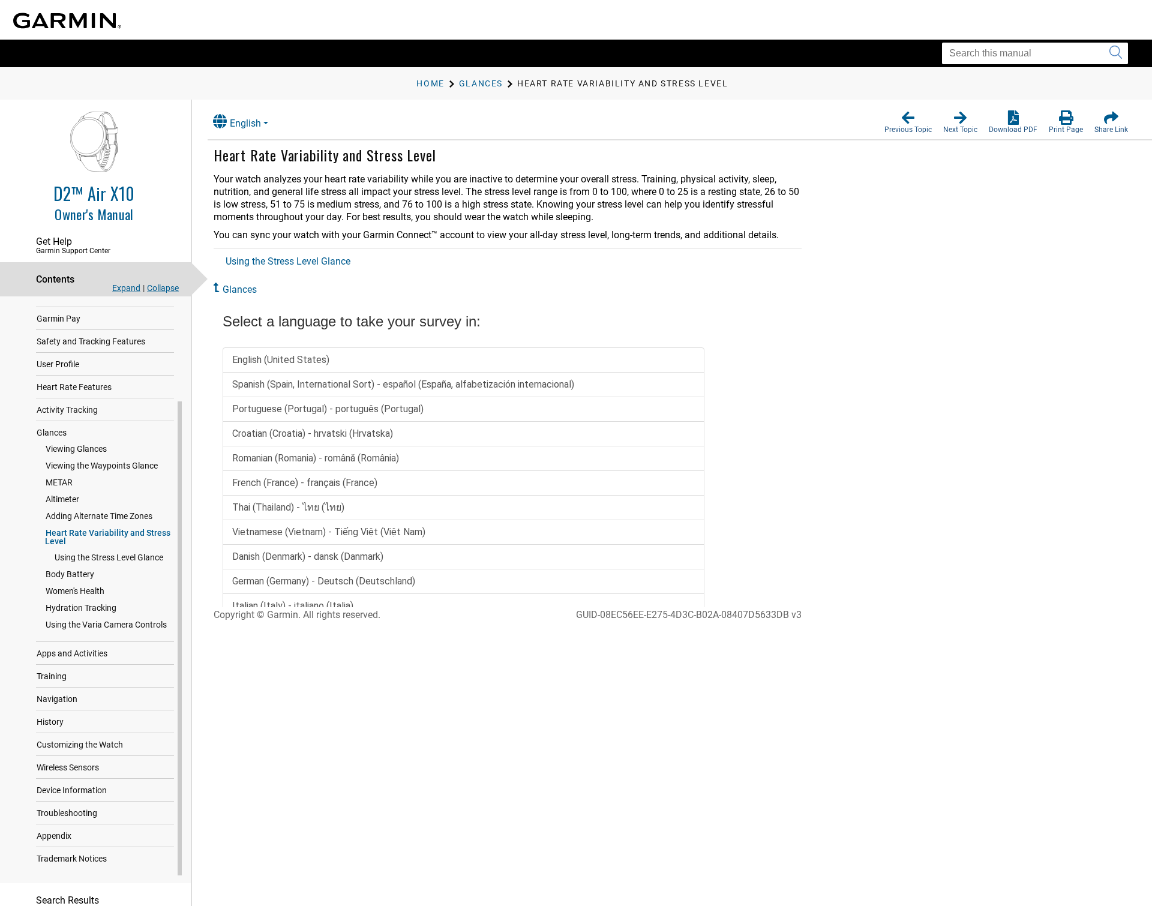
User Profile (58, 364)
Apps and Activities (72, 653)
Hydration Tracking (81, 608)
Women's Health (75, 591)
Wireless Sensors (68, 767)
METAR (59, 482)
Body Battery (70, 574)
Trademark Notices (72, 858)
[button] (908, 122)
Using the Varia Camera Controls (106, 624)
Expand (126, 288)
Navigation (57, 699)
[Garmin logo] (67, 20)
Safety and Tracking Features (91, 341)
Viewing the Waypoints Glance (102, 465)
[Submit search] (1115, 53)
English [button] (245, 123)
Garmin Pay (58, 318)
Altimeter (62, 499)
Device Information (72, 790)
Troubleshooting (67, 813)
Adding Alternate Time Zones (99, 516)
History (50, 722)
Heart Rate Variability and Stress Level (107, 537)
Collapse (163, 288)
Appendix (54, 836)
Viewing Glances (76, 449)
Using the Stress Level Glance (109, 557)
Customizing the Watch (80, 744)
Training (52, 676)
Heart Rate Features (74, 387)
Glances (52, 432)
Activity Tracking (67, 410)
